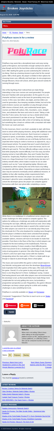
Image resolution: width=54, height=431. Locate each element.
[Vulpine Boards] (7, 2)
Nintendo (17, 2)
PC (10, 32)
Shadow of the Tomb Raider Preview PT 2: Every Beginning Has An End (26, 416)
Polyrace (17, 355)
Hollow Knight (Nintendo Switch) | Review (16, 394)
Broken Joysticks (20, 8)
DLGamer (40, 292)
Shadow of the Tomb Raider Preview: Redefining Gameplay (22, 419)
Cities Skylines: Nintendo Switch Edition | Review (18, 391)
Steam (24, 2)
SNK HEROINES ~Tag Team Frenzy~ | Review (18, 400)
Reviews (15, 32)
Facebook (9, 299)
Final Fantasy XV (34, 2)
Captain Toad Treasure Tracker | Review (16, 397)
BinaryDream (46, 265)
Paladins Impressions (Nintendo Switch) (15, 408)
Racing (26, 355)
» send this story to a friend (11, 348)
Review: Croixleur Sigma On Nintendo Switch (17, 388)
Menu (5, 26)
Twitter (47, 296)
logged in (15, 378)
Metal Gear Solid (47, 2)
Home (4, 32)
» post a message (8, 350)
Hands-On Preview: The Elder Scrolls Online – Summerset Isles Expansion (23, 412)
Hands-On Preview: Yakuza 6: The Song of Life (18, 422)
